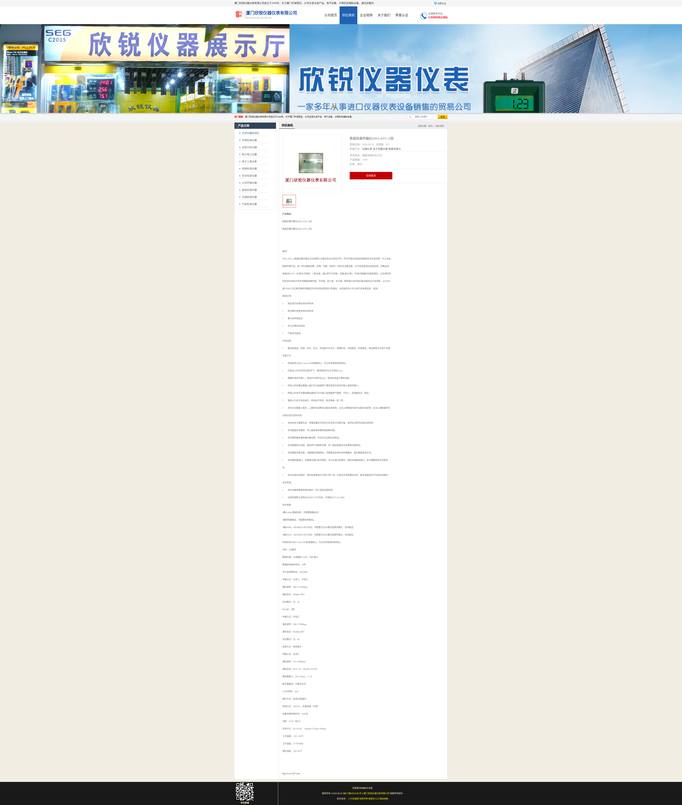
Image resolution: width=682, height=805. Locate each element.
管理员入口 (373, 799)
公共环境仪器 (249, 183)
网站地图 (384, 799)
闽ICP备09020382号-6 (353, 793)
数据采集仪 (394, 149)
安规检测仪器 (249, 168)
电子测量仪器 (380, 149)
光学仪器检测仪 (250, 133)
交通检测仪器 (249, 197)
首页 (430, 126)
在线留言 (371, 175)
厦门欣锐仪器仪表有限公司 (376, 793)
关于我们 (384, 15)
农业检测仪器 (249, 175)
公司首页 (330, 15)
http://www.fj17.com (291, 773)
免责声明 (363, 799)
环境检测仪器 (249, 140)
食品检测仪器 (249, 190)
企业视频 (366, 15)
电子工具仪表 (249, 161)
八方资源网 (353, 799)
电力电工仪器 (249, 154)
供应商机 (348, 15)
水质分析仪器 (249, 147)
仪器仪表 (367, 149)
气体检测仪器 (249, 204)
